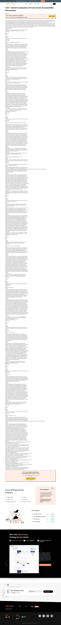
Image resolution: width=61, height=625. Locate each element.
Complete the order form (17, 540)
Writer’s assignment (30, 540)
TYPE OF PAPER (31, 590)
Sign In (32, 606)
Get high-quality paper (30, 478)
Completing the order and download (45, 541)
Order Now (36, 606)
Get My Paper (52, 16)
